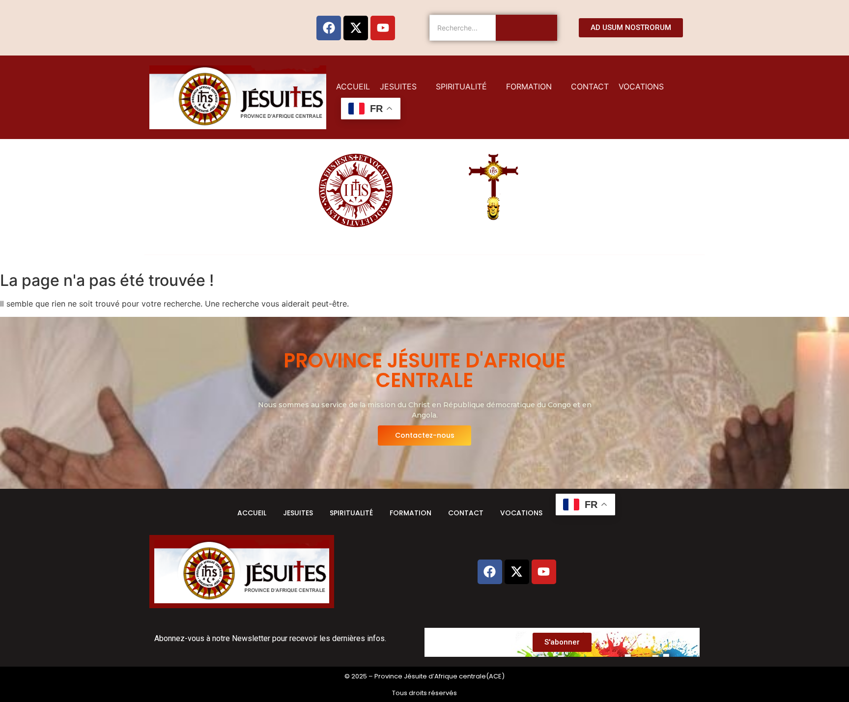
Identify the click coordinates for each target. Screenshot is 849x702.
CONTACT (465, 513)
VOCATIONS (521, 513)
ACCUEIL (251, 513)
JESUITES (298, 513)
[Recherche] (526, 28)
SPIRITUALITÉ (351, 513)
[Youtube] (382, 28)
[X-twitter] (355, 28)
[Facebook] (328, 28)
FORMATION (410, 513)
